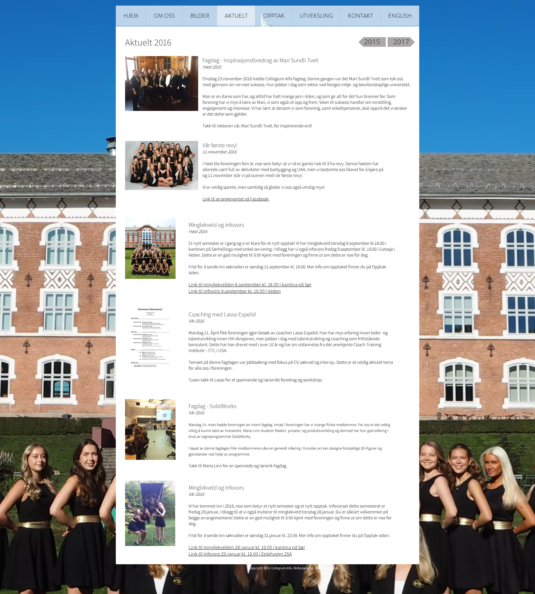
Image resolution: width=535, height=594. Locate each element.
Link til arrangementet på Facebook (235, 199)
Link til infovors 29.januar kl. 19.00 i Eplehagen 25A (240, 554)
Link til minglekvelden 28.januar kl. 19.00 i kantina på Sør (247, 547)
